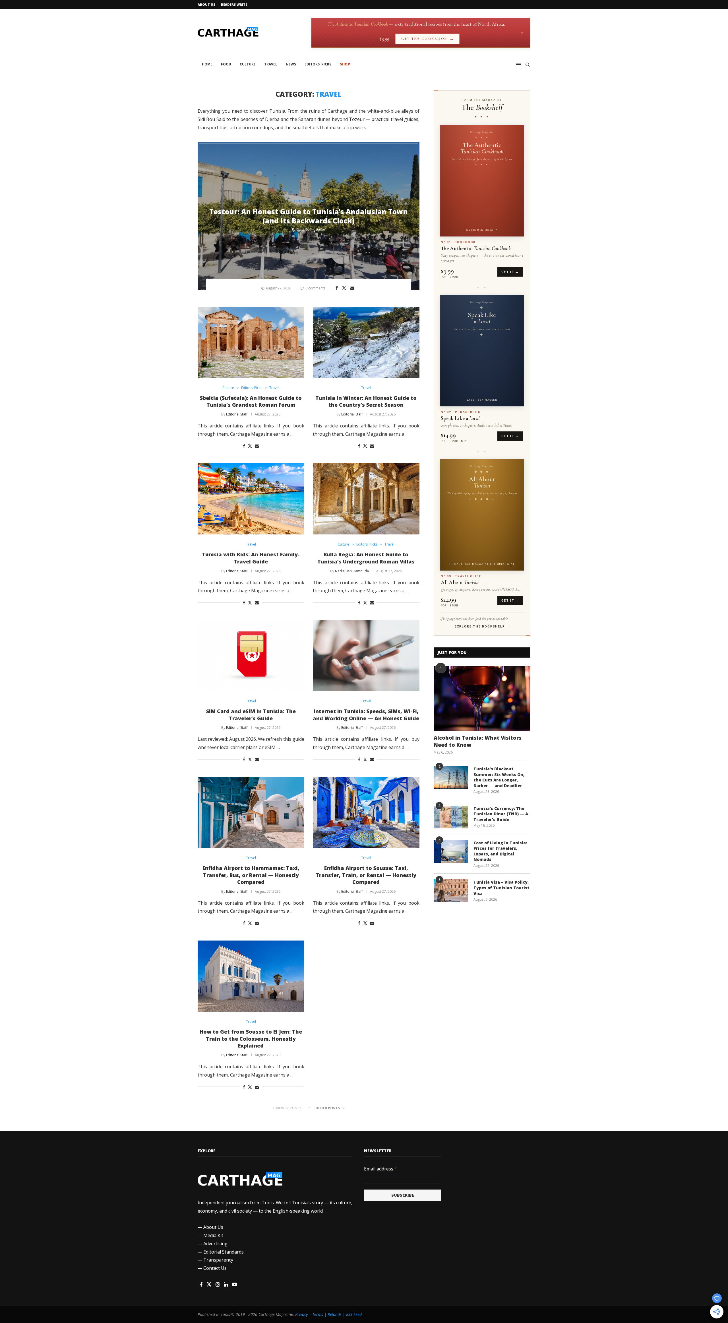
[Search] (527, 64)
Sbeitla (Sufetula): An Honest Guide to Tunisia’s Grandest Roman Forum (251, 401)
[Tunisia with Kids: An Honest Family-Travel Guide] (251, 498)
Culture (248, 64)
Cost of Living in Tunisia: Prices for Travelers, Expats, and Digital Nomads (500, 851)
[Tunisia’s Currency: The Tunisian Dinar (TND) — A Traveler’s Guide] (451, 817)
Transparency (218, 1260)
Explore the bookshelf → (482, 626)
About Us (206, 4)
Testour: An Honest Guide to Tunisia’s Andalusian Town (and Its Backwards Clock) (308, 216)
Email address (380, 1169)
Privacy (301, 1314)
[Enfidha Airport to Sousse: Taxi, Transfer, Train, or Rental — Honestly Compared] (366, 812)
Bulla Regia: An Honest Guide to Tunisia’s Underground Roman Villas (366, 558)
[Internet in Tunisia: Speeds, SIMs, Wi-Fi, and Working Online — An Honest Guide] (366, 655)
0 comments (315, 288)
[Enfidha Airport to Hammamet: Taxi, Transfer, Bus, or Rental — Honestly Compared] (251, 812)
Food (226, 64)
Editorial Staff (236, 414)
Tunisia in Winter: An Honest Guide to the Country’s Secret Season (366, 401)
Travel (270, 64)
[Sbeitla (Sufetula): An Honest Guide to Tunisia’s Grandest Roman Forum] (251, 342)
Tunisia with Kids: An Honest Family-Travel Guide (251, 558)
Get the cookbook (427, 38)
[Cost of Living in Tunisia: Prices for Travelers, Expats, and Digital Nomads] (451, 851)
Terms (317, 1314)
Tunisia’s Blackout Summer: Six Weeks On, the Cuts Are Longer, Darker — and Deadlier (498, 777)
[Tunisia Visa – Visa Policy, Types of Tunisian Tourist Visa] (451, 890)
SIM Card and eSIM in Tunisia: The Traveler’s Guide (251, 715)
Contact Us (215, 1268)
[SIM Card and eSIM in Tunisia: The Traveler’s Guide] (251, 655)
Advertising (215, 1243)
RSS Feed (354, 1314)
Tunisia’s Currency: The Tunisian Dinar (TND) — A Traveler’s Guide (500, 814)
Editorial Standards (223, 1252)
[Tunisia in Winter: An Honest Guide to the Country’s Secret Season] (366, 342)
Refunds (335, 1314)
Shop (345, 64)
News (291, 64)
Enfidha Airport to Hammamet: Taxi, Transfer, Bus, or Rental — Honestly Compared (250, 875)
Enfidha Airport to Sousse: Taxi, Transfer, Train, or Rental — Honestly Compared (366, 875)
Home (207, 64)
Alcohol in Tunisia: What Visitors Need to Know (478, 741)
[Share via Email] (353, 288)
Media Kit (213, 1235)
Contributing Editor (310, 229)
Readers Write (234, 4)
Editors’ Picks (318, 64)
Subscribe (402, 1195)
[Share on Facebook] (337, 288)
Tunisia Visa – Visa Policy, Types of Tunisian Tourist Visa (501, 887)
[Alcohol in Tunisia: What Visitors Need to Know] (482, 698)
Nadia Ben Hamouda (352, 571)
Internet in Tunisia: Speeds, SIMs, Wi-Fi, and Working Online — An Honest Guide (366, 715)
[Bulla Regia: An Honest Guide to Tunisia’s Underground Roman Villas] (366, 498)
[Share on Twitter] (345, 287)
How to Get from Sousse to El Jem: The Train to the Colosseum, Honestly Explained (251, 1038)
